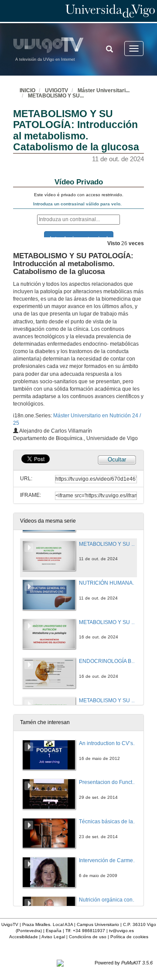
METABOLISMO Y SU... (56, 96)
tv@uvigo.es (121, 930)
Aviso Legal (53, 936)
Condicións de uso (87, 936)
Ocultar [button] (117, 459)
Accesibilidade (23, 936)
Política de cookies (129, 936)
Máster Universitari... (104, 90)
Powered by (124, 962)
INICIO (27, 90)
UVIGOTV (56, 90)
